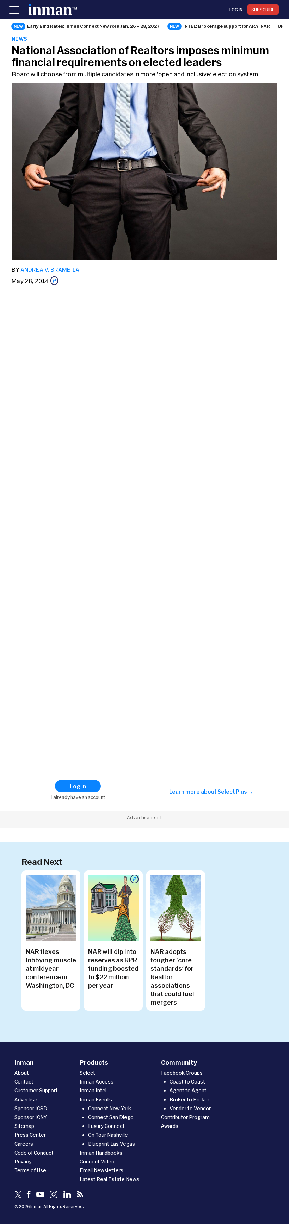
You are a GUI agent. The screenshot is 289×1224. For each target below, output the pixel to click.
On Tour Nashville (108, 1135)
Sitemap (24, 1126)
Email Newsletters (101, 1170)
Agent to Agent (188, 1090)
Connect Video (97, 1161)
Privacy (23, 1161)
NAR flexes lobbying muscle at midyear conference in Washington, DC (51, 968)
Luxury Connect (106, 1126)
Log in (235, 9)
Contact (23, 1082)
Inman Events (96, 1100)
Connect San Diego (111, 1117)
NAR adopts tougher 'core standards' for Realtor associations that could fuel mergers (172, 977)
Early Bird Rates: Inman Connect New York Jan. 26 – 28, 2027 (93, 26)
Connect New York (109, 1108)
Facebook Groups (182, 1073)
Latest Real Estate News (109, 1179)
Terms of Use (30, 1170)
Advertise (25, 1100)
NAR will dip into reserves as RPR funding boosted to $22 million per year (113, 968)
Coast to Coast (187, 1082)
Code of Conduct (34, 1153)
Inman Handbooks (101, 1153)
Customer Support (36, 1090)
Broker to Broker (189, 1100)
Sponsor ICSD (30, 1108)
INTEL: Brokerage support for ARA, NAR (226, 26)
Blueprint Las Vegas (111, 1144)
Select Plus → (235, 791)
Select (87, 1073)
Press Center (30, 1135)
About (21, 1073)
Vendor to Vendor (190, 1108)
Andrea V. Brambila (49, 269)
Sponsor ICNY (30, 1117)
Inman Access (96, 1082)
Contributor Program (185, 1117)
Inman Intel (93, 1090)
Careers (23, 1144)
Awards (169, 1126)
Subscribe (263, 9)
